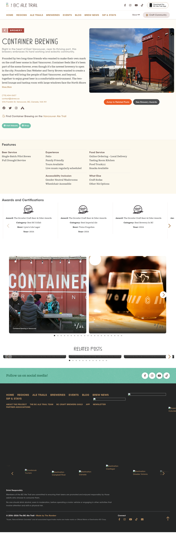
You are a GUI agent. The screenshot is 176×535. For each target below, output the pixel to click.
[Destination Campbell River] (61, 473)
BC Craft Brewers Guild (69, 404)
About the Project (16, 404)
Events (67, 15)
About (135, 15)
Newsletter (99, 404)
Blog (78, 15)
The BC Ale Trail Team (41, 404)
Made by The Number (46, 515)
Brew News (92, 15)
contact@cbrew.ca (10, 98)
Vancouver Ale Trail (54, 116)
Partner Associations (18, 407)
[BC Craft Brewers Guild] (147, 425)
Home (9, 15)
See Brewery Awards (146, 102)
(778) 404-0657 (9, 95)
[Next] (169, 225)
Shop (26, 125)
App (88, 404)
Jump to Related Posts (117, 102)
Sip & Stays (109, 15)
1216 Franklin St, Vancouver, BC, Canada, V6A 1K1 (24, 102)
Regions (21, 15)
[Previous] (12, 473)
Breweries (53, 15)
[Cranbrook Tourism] (34, 473)
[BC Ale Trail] (109, 425)
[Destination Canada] (88, 473)
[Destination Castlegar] (115, 473)
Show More (7, 87)
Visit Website (12, 125)
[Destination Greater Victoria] (142, 473)
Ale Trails (36, 15)
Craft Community (158, 15)
